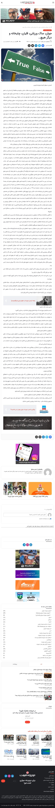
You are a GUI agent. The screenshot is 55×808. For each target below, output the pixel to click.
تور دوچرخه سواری (47, 628)
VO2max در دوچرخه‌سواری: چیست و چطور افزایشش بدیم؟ (39, 691)
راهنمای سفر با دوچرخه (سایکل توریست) (43, 637)
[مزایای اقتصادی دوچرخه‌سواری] (34, 738)
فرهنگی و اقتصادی (44, 27)
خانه (50, 27)
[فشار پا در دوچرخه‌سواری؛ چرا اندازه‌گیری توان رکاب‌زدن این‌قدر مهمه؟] (48, 697)
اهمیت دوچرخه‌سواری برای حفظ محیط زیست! (21, 742)
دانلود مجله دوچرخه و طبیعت (45, 633)
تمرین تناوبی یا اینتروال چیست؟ (45, 687)
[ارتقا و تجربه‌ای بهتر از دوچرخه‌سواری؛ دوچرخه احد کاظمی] (48, 675)
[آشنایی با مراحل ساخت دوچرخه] (34, 752)
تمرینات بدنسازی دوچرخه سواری (44, 624)
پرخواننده (15, 664)
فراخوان (49, 646)
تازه (41, 664)
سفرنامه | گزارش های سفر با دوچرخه (44, 644)
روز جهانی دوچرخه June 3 (9, 756)
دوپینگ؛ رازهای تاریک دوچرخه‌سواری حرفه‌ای (42, 669)
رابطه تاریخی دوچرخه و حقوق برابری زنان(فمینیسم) (47, 743)
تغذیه (50, 622)
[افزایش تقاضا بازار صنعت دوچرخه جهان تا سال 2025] (46, 752)
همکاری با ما (51, 782)
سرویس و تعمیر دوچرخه (46, 642)
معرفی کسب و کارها (47, 655)
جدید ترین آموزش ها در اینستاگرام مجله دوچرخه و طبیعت (27, 442)
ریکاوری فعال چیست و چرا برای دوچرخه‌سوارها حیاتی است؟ (39, 680)
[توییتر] (39, 45)
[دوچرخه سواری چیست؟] (8, 738)
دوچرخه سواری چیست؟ (9, 742)
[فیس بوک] (42, 45)
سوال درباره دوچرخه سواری (48, 780)
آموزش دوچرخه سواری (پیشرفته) (43, 613)
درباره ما (52, 789)
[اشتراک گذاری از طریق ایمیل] (32, 45)
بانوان (50, 617)
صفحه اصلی (51, 776)
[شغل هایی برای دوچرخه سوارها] (21, 752)
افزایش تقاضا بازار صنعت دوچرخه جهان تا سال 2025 (47, 757)
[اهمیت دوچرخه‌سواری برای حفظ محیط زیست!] (21, 738)
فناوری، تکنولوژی (47, 651)
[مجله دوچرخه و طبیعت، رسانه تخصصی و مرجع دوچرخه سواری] (27, 2)
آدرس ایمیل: (27, 716)
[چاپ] (29, 45)
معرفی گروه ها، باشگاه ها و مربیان (44, 657)
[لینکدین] (36, 45)
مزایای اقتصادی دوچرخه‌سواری (36, 742)
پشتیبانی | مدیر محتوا (45, 41)
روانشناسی (49, 640)
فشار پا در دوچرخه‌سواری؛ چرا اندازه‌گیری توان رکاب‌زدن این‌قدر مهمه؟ (29, 695)
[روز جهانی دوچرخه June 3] (8, 752)
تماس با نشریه (51, 787)
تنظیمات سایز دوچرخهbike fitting (44, 626)
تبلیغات (52, 785)
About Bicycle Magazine (49, 791)
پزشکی (49, 620)
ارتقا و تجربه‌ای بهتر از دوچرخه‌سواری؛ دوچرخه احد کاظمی (31, 673)
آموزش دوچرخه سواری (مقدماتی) (43, 615)
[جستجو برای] (2, 3)
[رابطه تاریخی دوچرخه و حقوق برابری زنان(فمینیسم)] (46, 738)
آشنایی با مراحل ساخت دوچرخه (34, 756)
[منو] (53, 3)
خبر (50, 631)
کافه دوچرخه (48, 653)
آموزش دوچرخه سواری (46, 611)
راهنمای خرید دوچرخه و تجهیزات (44, 635)
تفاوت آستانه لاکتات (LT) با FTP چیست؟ (43, 684)
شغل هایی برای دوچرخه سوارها (21, 756)
